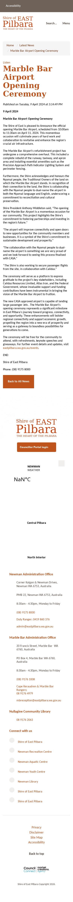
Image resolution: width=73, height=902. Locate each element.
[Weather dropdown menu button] (61, 463)
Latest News (26, 45)
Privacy (36, 827)
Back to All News (18, 381)
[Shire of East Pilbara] (18, 22)
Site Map (36, 837)
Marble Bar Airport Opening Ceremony (34, 50)
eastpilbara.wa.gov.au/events (20, 348)
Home (10, 45)
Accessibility (13, 5)
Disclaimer (36, 832)
